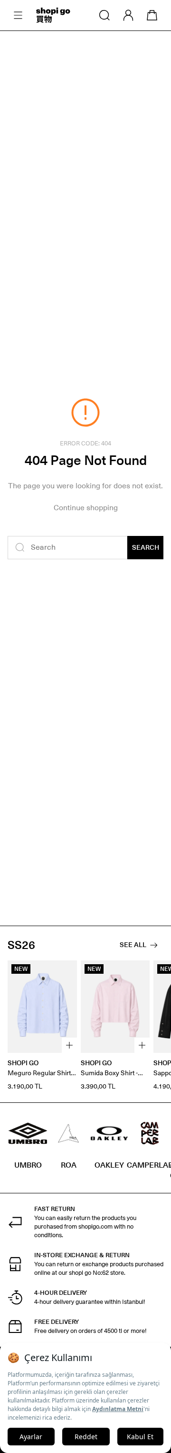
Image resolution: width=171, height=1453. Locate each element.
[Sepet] (152, 15)
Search (145, 548)
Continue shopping (86, 507)
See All (133, 945)
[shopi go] (53, 15)
